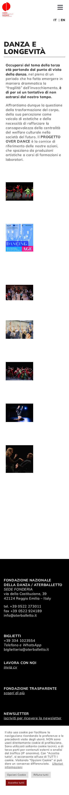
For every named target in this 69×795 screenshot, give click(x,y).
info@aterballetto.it (20, 615)
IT (55, 20)
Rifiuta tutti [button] (41, 774)
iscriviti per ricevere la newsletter (33, 718)
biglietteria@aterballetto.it (26, 649)
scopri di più (14, 693)
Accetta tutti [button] (16, 782)
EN (63, 20)
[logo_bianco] (7, 3)
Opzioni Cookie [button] (16, 774)
